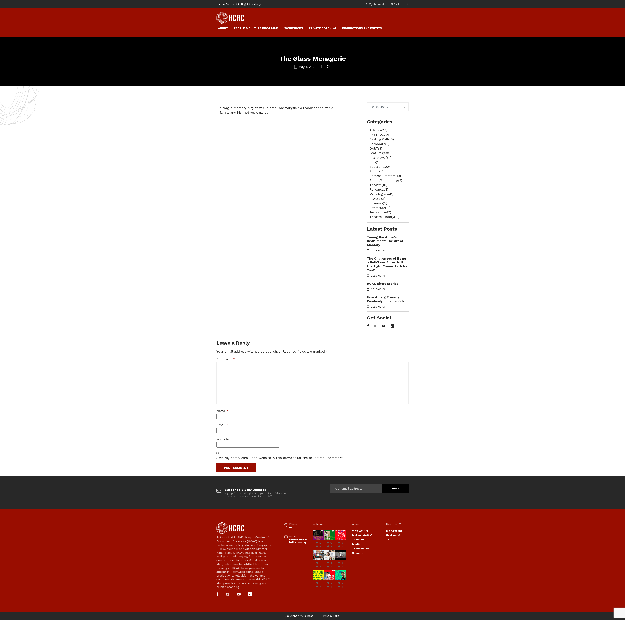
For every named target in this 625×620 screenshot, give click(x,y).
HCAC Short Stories (382, 284)
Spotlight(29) (379, 167)
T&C (388, 539)
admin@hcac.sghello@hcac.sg (298, 541)
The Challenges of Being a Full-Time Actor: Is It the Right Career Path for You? (387, 264)
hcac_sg (318, 531)
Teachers (358, 539)
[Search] (404, 107)
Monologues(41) (381, 194)
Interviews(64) (380, 157)
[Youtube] (383, 326)
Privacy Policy (331, 615)
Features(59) (379, 153)
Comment (225, 359)
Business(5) (378, 203)
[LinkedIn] (392, 326)
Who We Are (360, 530)
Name (222, 411)
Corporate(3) (379, 144)
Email (222, 425)
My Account (394, 530)
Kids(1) (374, 162)
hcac (310, 615)
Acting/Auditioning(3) (385, 180)
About (223, 28)
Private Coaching (322, 28)
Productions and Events (362, 28)
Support (357, 553)
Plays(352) (377, 199)
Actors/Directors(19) (385, 176)
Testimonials (360, 548)
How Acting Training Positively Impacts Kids (385, 299)
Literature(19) (379, 208)
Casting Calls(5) (381, 139)
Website (222, 439)
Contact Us (393, 535)
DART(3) (375, 148)
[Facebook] (368, 326)
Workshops (293, 28)
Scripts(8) (376, 171)
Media (356, 544)
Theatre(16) (378, 185)
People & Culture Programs (256, 28)
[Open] (318, 535)
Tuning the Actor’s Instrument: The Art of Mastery (385, 241)
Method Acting (362, 535)
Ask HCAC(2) (379, 135)
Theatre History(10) (384, 217)
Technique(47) (380, 212)
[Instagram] (375, 326)
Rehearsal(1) (378, 189)
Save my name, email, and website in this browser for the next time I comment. (279, 458)
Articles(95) (378, 130)
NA (290, 527)
